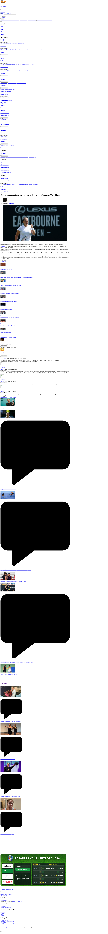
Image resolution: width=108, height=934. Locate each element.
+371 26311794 (3, 906)
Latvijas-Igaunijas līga (7, 49)
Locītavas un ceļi (10, 145)
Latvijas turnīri (41, 49)
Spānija (27, 55)
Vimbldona (24, 64)
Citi (6, 136)
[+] (2, 342)
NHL (21, 20)
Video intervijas (29, 184)
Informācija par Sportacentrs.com (7, 921)
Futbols (4, 184)
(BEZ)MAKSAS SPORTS (42, 20)
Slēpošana (21, 70)
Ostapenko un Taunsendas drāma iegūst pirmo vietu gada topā (9, 317)
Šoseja (4, 119)
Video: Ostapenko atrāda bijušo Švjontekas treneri (10, 796)
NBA (12, 20)
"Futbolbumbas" (63, 55)
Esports (7, 127)
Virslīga (6, 55)
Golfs (15, 127)
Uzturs (1, 145)
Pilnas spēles (20, 184)
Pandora (4, 358)
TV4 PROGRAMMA (32, 20)
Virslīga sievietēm (11, 83)
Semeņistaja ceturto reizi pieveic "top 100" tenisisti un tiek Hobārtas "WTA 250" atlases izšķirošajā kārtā (16, 277)
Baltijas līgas (3, 76)
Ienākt (2, 18)
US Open (2, 64)
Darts (36, 127)
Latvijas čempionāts (7, 43)
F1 (1, 97)
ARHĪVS (50, 20)
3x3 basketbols (29, 49)
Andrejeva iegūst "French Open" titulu (6, 269)
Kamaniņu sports (15, 70)
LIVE (1, 184)
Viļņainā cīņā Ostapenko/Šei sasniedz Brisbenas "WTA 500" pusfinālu (10, 285)
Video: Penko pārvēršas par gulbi (7, 834)
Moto (6, 97)
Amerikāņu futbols (27, 127)
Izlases (22, 43)
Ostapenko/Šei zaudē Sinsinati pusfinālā (8, 489)
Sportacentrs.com (9, 927)
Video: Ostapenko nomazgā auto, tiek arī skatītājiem (10, 721)
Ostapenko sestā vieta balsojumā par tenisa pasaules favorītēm (9, 293)
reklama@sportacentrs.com (5, 907)
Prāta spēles (11, 127)
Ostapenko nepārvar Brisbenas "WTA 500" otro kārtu (8, 301)
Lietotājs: (2, 15)
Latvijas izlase (16, 55)
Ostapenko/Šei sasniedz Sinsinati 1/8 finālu (8, 674)
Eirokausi (14, 49)
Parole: (1, 16)
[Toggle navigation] (1, 21)
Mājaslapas (6, 157)
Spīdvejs (8, 97)
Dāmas (20, 49)
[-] (3, 352)
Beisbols (32, 127)
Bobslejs (6, 70)
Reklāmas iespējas (4, 920)
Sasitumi (5, 145)
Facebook (4, 13)
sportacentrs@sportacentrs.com (6, 894)
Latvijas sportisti (7, 64)
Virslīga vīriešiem (3, 83)
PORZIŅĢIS (16, 20)
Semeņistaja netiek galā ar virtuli (5, 332)
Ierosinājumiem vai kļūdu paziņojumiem (8, 923)
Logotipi (34, 157)
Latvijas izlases (14, 43)
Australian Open (18, 64)
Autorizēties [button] (2, 12)
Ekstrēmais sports (19, 127)
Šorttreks (24, 70)
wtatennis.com (3, 261)
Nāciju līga (58, 55)
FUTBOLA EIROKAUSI (5, 20)
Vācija (33, 55)
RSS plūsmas (3, 922)
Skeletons (2, 70)
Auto (11, 97)
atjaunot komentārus (4, 337)
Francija (36, 55)
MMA (1, 136)
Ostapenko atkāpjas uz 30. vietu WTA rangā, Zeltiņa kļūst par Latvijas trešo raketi (16, 662)
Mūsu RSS (26, 157)
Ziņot (5, 346)
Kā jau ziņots (3, 246)
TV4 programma (14, 184)
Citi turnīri (11, 76)
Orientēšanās (3, 127)
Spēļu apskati (35, 184)
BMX (1, 119)
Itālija (30, 55)
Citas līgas (40, 55)
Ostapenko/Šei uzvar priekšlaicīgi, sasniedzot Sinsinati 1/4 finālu (13, 581)
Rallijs (3, 97)
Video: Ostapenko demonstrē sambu (7, 759)
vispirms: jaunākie (12, 337)
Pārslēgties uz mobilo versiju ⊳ (6, 889)
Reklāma (2, 157)
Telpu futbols (10, 55)
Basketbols (8, 184)
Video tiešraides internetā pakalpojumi (16, 157)
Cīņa (4, 136)
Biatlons (9, 70)
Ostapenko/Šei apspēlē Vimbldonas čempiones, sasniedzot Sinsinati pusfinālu (15, 570)
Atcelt (2, 346)
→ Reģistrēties (3, 17)
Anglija (24, 55)
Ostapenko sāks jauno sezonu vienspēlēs (6, 309)
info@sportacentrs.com (17, 901)
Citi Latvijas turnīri (51, 55)
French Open (28, 64)
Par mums (31, 157)
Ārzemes (13, 64)
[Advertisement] (11, 844)
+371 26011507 (3, 895)
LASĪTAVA (24, 20)
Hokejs (24, 184)
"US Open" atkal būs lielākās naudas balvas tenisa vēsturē (11, 408)
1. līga (46, 55)
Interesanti (4, 683)
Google (9, 13)
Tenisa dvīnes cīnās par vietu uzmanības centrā (7, 325)
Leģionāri (19, 43)
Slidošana (28, 70)
